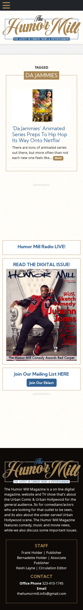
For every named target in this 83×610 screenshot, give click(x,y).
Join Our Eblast (41, 383)
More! (58, 158)
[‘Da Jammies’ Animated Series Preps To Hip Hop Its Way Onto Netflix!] (41, 105)
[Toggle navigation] (6, 5)
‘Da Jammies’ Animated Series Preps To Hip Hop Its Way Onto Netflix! (39, 134)
